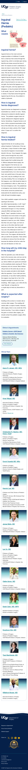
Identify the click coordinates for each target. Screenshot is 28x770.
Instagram (12, 738)
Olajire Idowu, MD (9, 581)
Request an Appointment (7, 725)
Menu (18, 1)
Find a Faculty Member (6, 728)
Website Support (5, 731)
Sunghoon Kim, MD (9, 630)
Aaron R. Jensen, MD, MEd (12, 368)
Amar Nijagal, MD (9, 398)
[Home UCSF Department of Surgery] (14, 718)
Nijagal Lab (10, 413)
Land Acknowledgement (6, 759)
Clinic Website (7, 343)
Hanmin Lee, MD (8, 488)
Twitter (8, 738)
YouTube (18, 738)
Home (3, 13)
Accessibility (3, 757)
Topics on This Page (21, 19)
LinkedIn (15, 738)
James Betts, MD (9, 524)
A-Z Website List (4, 756)
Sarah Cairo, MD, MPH (11, 606)
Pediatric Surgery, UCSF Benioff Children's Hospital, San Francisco (13, 332)
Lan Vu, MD (7, 549)
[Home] (13, 7)
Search (25, 1)
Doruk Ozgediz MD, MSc (11, 461)
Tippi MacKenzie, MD (10, 655)
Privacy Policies (4, 763)
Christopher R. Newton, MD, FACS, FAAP (12, 433)
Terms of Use (4, 761)
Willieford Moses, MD (10, 692)
